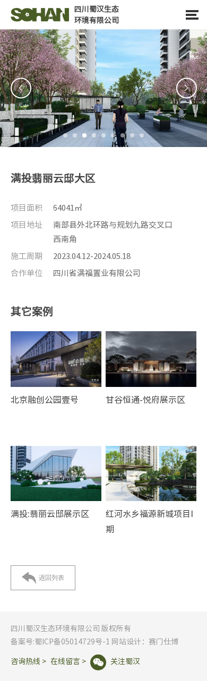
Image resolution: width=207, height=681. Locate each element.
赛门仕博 (163, 641)
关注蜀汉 (116, 661)
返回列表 (43, 578)
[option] (103, 88)
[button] (65, 135)
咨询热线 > (28, 661)
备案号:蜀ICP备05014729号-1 (60, 641)
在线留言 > (68, 661)
